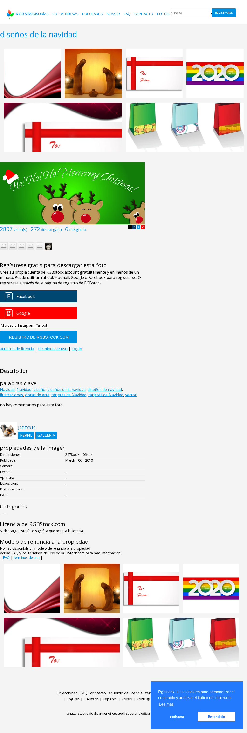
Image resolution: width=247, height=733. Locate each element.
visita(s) (20, 229)
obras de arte (37, 394)
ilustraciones (11, 394)
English (73, 699)
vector (131, 394)
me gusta (77, 229)
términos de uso (27, 557)
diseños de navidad (105, 389)
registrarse (224, 13)
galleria (46, 435)
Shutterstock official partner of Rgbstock (96, 713)
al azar (113, 14)
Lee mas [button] (166, 704)
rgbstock (27, 14)
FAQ (127, 14)
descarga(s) (51, 229)
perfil (26, 435)
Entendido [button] (216, 717)
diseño (39, 389)
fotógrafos (169, 14)
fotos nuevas (65, 14)
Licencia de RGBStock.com (32, 524)
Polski (126, 699)
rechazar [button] (177, 717)
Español (110, 699)
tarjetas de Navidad (68, 394)
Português (146, 699)
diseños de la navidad (66, 389)
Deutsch (91, 699)
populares (92, 14)
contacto (143, 14)
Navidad (7, 389)
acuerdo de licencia (126, 693)
